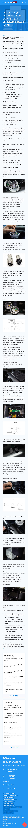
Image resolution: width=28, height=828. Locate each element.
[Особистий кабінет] (11, 2)
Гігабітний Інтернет (8, 797)
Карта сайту (5, 825)
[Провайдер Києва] (7, 2)
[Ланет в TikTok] (20, 762)
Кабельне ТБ (18, 807)
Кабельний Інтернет (8, 803)
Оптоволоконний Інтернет (10, 799)
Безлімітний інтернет (9, 805)
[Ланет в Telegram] (10, 762)
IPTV (13, 793)
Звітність (5, 821)
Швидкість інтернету (8, 813)
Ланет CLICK (15, 823)
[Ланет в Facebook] (4, 762)
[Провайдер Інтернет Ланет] (11, 758)
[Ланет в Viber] (16, 762)
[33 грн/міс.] (14, 2)
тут (3, 648)
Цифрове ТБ (6, 809)
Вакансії (5, 819)
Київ (4, 35)
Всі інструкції (14, 695)
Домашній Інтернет (8, 807)
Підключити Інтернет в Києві (10, 795)
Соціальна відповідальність (10, 811)
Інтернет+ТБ (6, 793)
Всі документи (14, 747)
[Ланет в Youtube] (13, 762)
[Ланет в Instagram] (7, 762)
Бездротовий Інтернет (9, 801)
